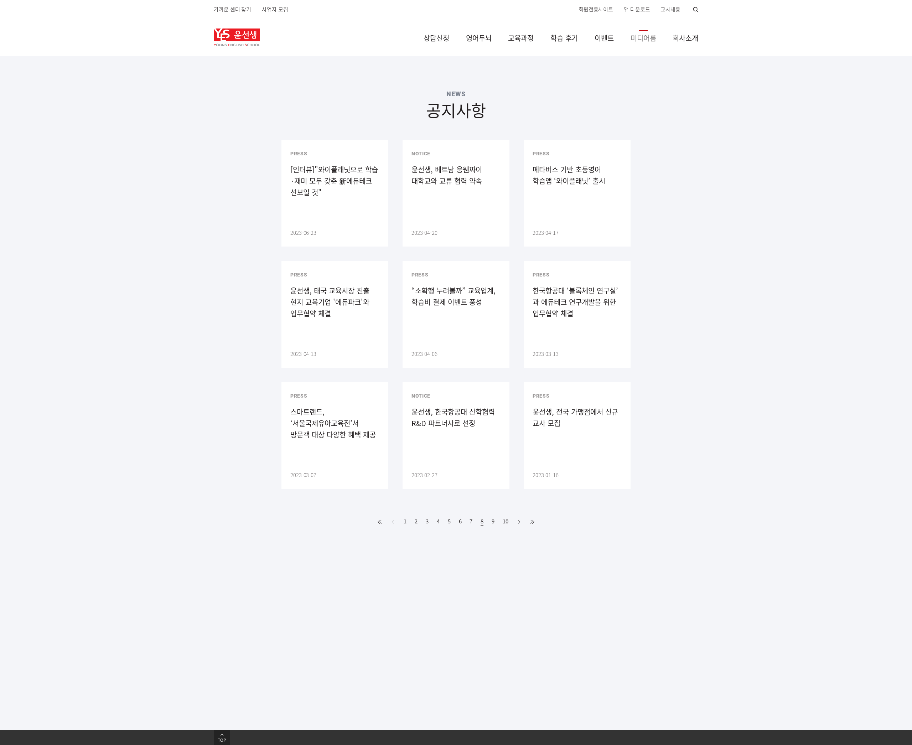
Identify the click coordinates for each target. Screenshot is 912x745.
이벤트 (604, 38)
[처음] (379, 521)
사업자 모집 (275, 9)
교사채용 (670, 9)
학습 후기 (564, 38)
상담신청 (436, 38)
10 (505, 521)
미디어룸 (643, 38)
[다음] (519, 521)
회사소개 (685, 38)
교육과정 (521, 38)
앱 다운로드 (637, 9)
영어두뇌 (479, 38)
